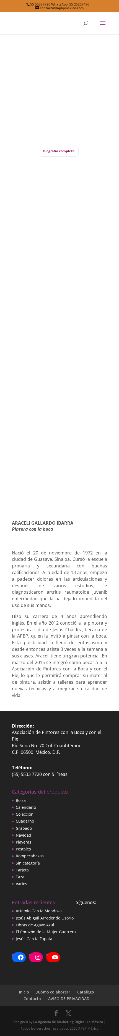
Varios (21, 883)
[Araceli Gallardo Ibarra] (59, 137)
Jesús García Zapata (34, 938)
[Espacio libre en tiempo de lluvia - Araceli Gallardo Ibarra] (59, 503)
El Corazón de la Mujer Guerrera (46, 931)
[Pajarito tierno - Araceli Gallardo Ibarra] (59, 375)
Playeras (23, 842)
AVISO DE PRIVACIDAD (68, 998)
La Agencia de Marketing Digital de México (68, 1021)
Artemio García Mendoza (39, 910)
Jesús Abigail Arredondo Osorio (45, 918)
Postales (23, 849)
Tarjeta (22, 870)
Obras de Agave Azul (35, 924)
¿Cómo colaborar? (53, 992)
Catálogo (85, 992)
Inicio (24, 992)
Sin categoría (28, 863)
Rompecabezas (30, 855)
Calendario (26, 807)
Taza (20, 876)
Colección (24, 814)
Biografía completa (58, 151)
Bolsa (21, 800)
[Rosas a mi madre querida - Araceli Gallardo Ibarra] (59, 292)
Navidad (23, 835)
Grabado (24, 828)
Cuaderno (25, 821)
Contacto (32, 998)
